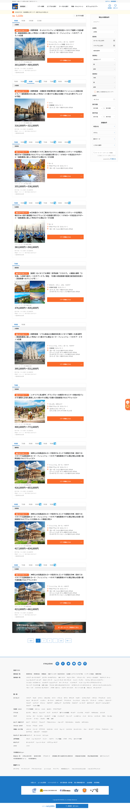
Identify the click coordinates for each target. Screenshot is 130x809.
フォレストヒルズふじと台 (78, 768)
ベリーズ (35, 729)
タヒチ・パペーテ (47, 680)
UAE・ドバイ (61, 677)
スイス (109, 698)
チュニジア (42, 712)
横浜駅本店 (29, 674)
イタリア (28, 698)
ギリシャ (42, 703)
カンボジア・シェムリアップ (49, 682)
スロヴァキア (58, 700)
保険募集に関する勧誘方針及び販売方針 (62, 756)
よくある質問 (42, 782)
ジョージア (60, 722)
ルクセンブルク (86, 698)
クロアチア (50, 703)
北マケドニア (90, 703)
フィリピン (40, 716)
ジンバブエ (80, 712)
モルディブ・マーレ (105, 677)
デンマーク (93, 700)
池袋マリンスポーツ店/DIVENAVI (56, 674)
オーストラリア (97, 687)
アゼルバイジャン (51, 722)
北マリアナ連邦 (78, 739)
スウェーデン (85, 700)
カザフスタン (85, 722)
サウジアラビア (57, 709)
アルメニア (42, 722)
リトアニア (35, 703)
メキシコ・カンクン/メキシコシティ (102, 685)
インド (84, 716)
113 (61, 641)
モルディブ (29, 735)
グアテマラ (42, 729)
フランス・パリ (81, 677)
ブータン (36, 718)
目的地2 (94, 55)
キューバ (62, 729)
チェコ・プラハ (71, 677)
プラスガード (46, 756)
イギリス (94, 698)
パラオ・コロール (55, 687)
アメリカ (28, 725)
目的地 (94, 37)
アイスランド (67, 700)
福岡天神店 (98, 674)
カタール (37, 709)
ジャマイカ (69, 729)
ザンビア (73, 712)
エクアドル (29, 732)
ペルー (85, 729)
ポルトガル (47, 698)
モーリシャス (37, 735)
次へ (68, 641)
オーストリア (35, 700)
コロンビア (37, 732)
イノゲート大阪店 (89, 674)
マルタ (34, 698)
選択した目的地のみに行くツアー (105, 92)
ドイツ (53, 698)
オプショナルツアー (92, 6)
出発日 (94, 95)
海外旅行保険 (37, 756)
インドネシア (73, 682)
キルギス (77, 722)
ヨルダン (49, 709)
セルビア (28, 705)
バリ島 (54, 716)
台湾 (52, 718)
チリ (112, 729)
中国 (48, 718)
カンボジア (47, 716)
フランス (59, 698)
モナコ (65, 698)
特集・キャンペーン (77, 6)
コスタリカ (49, 729)
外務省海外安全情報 (80, 756)
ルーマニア (82, 703)
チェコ (28, 700)
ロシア (28, 722)
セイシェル (45, 735)
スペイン (40, 698)
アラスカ (35, 725)
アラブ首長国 (29, 709)
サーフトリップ (25, 768)
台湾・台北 (45, 685)
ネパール (90, 716)
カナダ (41, 725)
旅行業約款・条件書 (66, 782)
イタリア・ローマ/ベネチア (33, 677)
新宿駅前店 (37, 674)
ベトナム (28, 716)
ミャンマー (29, 718)
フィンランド (76, 700)
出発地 (94, 28)
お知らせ (33, 782)
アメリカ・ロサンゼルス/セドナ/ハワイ (59, 685)
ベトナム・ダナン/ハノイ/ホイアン (94, 680)
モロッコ (89, 687)
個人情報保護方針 (79, 782)
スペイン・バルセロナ (92, 677)
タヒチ (28, 739)
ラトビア (28, 703)
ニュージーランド (40, 742)
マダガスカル (94, 712)
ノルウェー (101, 700)
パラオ (65, 739)
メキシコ (28, 729)
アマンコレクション (37, 768)
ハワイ (28, 746)
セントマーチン (78, 729)
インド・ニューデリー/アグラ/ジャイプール (90, 682)
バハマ (56, 729)
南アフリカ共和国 (64, 712)
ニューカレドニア (36, 739)
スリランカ (97, 716)
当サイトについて (104, 756)
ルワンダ (102, 712)
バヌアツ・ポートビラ (67, 687)
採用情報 (96, 782)
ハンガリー (43, 700)
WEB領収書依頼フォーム (19, 758)
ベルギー (78, 698)
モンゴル (109, 716)
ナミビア (87, 712)
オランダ (71, 698)
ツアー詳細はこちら (65, 60)
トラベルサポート (53, 782)
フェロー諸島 (36, 705)
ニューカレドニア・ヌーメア (33, 680)
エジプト (28, 712)
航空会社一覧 (16, 756)
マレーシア (69, 716)
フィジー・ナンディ (78, 680)
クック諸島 (58, 739)
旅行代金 (95, 113)
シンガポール (77, 716)
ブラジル (97, 729)
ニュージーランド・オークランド (62, 680)
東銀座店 (43, 674)
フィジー (45, 739)
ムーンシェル (47, 768)
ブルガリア (75, 703)
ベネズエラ (44, 732)
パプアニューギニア (52, 742)
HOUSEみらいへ (65, 768)
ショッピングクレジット (94, 768)
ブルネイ (42, 718)
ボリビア (91, 729)
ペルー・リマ (29, 687)
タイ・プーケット (63, 682)
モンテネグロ (66, 703)
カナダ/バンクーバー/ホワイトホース (81, 685)
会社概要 (89, 782)
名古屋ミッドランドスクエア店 (75, 674)
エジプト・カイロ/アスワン (49, 677)
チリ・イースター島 (80, 687)
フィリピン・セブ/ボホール (33, 682)
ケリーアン (56, 768)
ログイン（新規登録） (111, 1)
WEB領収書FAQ (32, 758)
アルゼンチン (105, 729)
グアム (70, 739)
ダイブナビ (16, 768)
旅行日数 (95, 104)
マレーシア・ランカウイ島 (33, 685)
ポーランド (51, 700)
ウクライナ (34, 722)
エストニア (108, 700)
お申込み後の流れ (27, 756)
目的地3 (94, 74)
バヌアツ (51, 739)
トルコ (43, 709)
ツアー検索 (40, 6)
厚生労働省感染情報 (93, 756)
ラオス (103, 716)
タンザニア (55, 712)
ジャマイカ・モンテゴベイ (42, 687)
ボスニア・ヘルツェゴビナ (103, 703)
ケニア (48, 712)
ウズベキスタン (69, 722)
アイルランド (101, 698)
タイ (34, 716)
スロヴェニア (57, 703)
